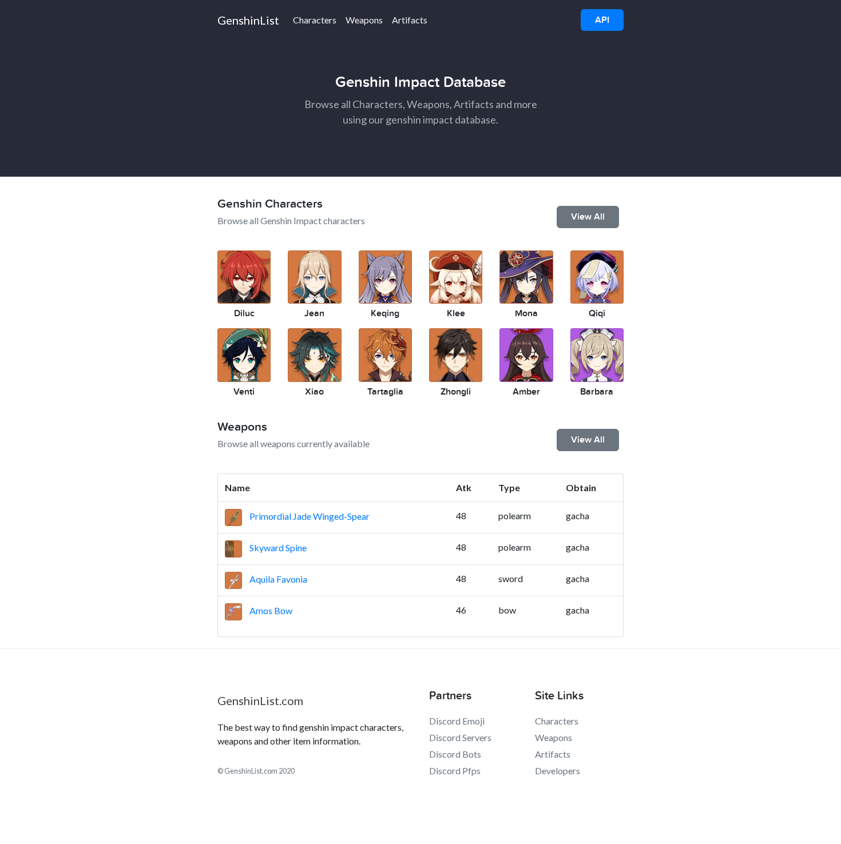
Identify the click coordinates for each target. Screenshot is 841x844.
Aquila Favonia (277, 579)
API (602, 20)
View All (588, 216)
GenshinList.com (260, 700)
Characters (314, 19)
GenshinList (248, 20)
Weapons (364, 19)
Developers (557, 770)
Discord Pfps (455, 770)
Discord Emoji (457, 720)
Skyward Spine (277, 547)
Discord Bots (455, 754)
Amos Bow (270, 610)
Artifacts (409, 19)
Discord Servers (460, 737)
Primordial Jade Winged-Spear (309, 516)
